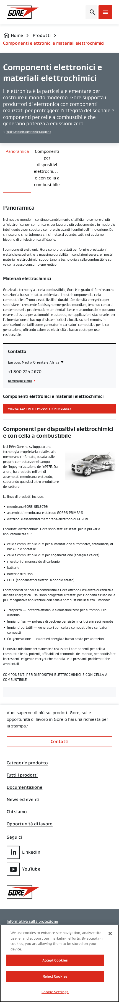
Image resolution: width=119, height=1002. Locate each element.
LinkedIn (31, 852)
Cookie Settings (55, 992)
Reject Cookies (55, 976)
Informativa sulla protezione (32, 921)
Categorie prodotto (27, 763)
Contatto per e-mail (20, 381)
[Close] (110, 933)
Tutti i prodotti (22, 775)
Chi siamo (17, 812)
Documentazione (24, 787)
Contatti (59, 741)
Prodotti (42, 35)
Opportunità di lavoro (30, 824)
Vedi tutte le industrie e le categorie (28, 132)
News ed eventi (23, 799)
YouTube (31, 869)
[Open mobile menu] (105, 12)
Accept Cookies (55, 960)
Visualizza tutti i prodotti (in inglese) (39, 408)
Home (17, 35)
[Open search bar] (91, 12)
